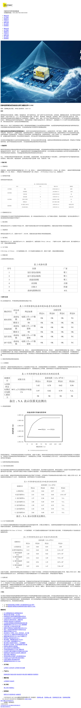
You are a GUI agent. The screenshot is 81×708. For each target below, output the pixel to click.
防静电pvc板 (47, 697)
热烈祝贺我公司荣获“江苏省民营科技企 (15, 656)
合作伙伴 (11, 667)
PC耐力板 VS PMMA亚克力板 (12, 626)
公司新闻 (6, 681)
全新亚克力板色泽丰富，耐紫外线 (13, 619)
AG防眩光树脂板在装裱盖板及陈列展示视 (15, 623)
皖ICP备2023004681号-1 (7, 700)
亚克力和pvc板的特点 (10, 654)
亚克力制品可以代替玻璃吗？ (12, 648)
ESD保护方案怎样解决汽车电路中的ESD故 (16, 651)
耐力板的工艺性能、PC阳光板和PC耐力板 (15, 644)
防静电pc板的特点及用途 (11, 646)
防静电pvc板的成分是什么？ (12, 638)
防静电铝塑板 (66, 697)
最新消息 (6, 22)
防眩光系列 (13, 674)
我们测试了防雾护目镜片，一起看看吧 (14, 643)
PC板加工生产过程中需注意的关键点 (14, 657)
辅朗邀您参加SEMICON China (12, 661)
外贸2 (29, 699)
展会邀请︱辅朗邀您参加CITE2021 (13, 639)
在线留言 (18, 694)
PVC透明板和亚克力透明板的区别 (13, 613)
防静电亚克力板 (57, 697)
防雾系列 (35, 674)
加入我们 (6, 24)
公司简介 (6, 667)
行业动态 (11, 681)
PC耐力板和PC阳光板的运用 (12, 659)
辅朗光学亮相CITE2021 (10, 631)
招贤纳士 (11, 687)
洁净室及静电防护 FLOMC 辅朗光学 (14, 649)
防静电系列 (7, 674)
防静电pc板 (40, 697)
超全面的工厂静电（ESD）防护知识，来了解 (16, 633)
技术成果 (22, 667)
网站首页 (6, 15)
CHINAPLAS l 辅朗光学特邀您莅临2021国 (15, 634)
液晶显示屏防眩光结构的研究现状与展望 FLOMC (21, 606)
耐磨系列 (30, 674)
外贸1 (26, 699)
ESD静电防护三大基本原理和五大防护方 (15, 618)
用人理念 (6, 687)
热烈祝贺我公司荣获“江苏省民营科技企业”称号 (21, 604)
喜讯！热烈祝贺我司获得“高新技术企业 (15, 629)
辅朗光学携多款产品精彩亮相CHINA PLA (15, 628)
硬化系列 (25, 674)
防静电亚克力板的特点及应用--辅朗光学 (15, 652)
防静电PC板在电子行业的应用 (12, 621)
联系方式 (6, 694)
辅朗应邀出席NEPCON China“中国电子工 (15, 636)
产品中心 (6, 20)
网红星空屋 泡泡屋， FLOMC (12, 614)
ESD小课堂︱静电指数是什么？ (12, 641)
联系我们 (6, 25)
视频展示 (6, 19)
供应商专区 (12, 694)
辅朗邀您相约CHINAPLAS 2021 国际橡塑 (15, 624)
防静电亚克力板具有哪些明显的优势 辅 (15, 616)
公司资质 (17, 667)
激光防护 (19, 674)
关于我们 (6, 17)
